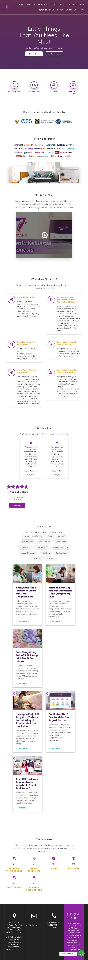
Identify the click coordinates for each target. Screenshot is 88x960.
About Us (42, 4)
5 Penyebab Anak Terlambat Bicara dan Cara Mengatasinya (25, 592)
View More (17, 505)
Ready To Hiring (46, 10)
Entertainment (41, 547)
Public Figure (45, 553)
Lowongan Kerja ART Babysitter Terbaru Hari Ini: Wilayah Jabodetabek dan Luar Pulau (27, 720)
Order (60, 10)
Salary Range (54, 54)
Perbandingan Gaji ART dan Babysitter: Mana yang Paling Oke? (60, 592)
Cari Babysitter (27, 542)
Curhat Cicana (60, 542)
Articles (31, 4)
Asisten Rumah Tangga (33, 536)
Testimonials (58, 4)
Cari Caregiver (44, 542)
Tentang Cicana (61, 553)
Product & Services (28, 553)
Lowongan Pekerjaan (60, 547)
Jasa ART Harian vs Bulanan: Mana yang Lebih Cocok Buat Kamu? (26, 784)
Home (21, 4)
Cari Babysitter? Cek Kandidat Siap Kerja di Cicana (59, 717)
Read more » (21, 621)
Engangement (25, 547)
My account (72, 10)
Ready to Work (76, 4)
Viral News (50, 559)
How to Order (34, 54)
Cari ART (61, 536)
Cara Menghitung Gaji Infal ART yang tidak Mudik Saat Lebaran (26, 657)
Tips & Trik (37, 559)
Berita (50, 536)
